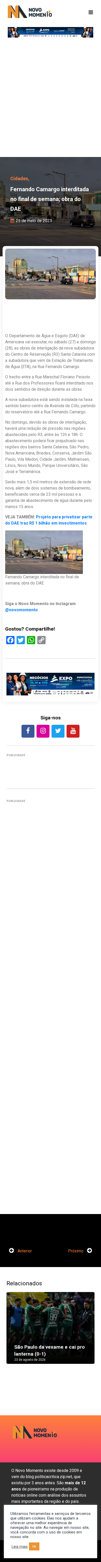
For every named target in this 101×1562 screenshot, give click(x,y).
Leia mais (20, 1546)
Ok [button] (34, 1546)
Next (87, 1333)
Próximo (76, 1251)
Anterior (24, 1251)
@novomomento (21, 609)
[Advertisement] (50, 99)
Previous (14, 1333)
